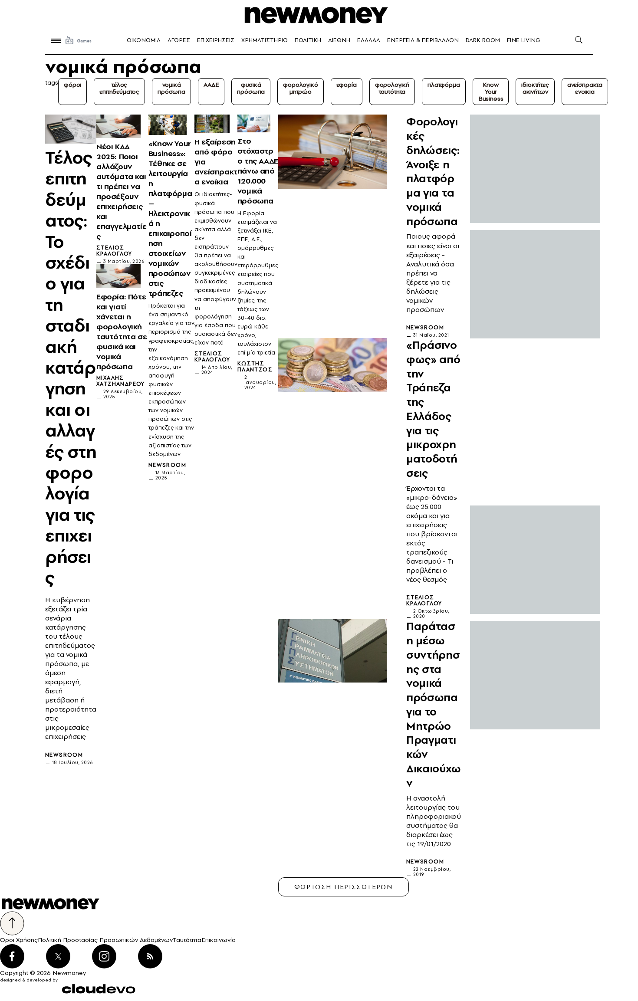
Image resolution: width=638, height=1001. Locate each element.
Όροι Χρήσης (19, 939)
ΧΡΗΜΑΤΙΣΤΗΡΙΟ (264, 40)
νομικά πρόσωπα (171, 88)
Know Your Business (490, 91)
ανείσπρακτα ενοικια (584, 88)
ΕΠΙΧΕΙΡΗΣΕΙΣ (215, 40)
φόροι (72, 84)
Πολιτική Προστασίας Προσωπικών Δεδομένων (105, 939)
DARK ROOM (483, 40)
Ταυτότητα (187, 939)
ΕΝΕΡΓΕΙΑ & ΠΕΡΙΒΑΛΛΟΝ (423, 40)
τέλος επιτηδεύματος (119, 88)
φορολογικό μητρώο (300, 88)
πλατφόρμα (444, 84)
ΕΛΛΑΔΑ (368, 40)
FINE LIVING (523, 40)
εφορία (346, 84)
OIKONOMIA (144, 40)
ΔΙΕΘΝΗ (339, 40)
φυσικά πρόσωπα (251, 88)
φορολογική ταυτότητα (392, 88)
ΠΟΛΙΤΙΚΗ (308, 40)
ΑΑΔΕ (211, 84)
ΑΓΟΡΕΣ (179, 40)
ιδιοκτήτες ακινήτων (535, 88)
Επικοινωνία (218, 939)
